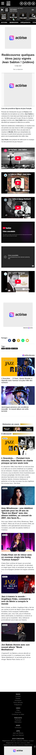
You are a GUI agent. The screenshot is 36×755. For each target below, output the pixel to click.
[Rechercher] (29, 3)
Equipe (18, 698)
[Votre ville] (21, 3)
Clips (18, 710)
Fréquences (25, 22)
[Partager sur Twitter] (14, 341)
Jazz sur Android (18, 735)
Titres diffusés (18, 702)
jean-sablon (14, 348)
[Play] (2, 10)
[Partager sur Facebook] (9, 341)
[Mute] (32, 10)
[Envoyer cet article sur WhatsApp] (22, 341)
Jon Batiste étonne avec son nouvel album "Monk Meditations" (15, 647)
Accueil (4, 22)
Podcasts (18, 720)
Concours (18, 727)
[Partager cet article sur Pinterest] (18, 341)
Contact (18, 696)
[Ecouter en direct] (25, 3)
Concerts (18, 712)
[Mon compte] (33, 3)
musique (8, 348)
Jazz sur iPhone (18, 733)
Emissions (18, 700)
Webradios (14, 22)
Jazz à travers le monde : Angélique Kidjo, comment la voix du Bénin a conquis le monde (15, 600)
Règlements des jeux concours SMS (18, 743)
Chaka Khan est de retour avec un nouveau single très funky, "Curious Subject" (16, 557)
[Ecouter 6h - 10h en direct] (18, 429)
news (3, 348)
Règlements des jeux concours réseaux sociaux (18, 741)
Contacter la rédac (18, 714)
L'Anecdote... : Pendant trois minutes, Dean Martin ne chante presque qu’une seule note (17, 460)
